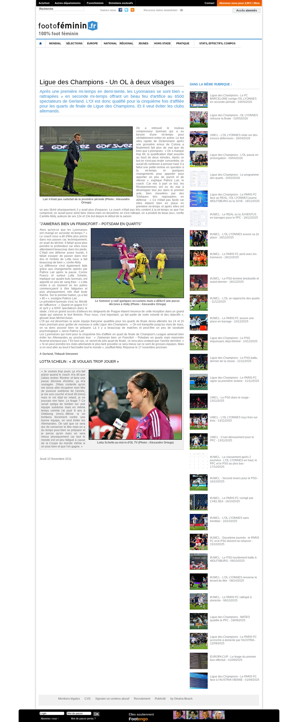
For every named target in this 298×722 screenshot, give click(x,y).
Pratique (182, 43)
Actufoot (44, 3)
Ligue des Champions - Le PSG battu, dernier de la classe (234, 359)
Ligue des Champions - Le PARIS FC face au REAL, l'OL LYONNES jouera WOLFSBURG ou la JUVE (233, 198)
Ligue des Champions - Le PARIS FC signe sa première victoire (233, 379)
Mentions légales (69, 698)
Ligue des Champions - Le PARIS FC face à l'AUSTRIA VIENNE (233, 678)
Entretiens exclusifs (121, 3)
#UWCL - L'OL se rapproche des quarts (235, 298)
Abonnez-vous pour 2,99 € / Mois (239, 3)
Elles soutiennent (141, 714)
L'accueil (40, 43)
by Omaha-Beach (181, 698)
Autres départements (68, 3)
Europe (92, 43)
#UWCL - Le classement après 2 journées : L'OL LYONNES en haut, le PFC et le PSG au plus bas (233, 460)
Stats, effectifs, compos (217, 43)
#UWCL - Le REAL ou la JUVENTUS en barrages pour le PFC (233, 216)
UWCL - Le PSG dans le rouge (229, 397)
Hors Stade (162, 43)
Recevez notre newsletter (161, 10)
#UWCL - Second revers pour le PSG (233, 478)
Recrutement (142, 698)
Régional (126, 43)
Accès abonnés (246, 10)
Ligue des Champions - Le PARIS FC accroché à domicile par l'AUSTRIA (233, 638)
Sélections (74, 43)
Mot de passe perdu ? (83, 718)
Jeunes (143, 43)
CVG (88, 698)
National (110, 43)
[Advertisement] (121, 62)
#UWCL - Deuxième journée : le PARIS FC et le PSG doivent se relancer (234, 539)
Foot (138, 719)
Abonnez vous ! (49, 718)
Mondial (55, 43)
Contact (209, 3)
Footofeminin (95, 3)
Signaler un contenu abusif (112, 698)
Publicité (160, 698)
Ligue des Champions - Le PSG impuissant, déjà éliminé (230, 339)
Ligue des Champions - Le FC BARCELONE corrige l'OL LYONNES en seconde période (233, 99)
